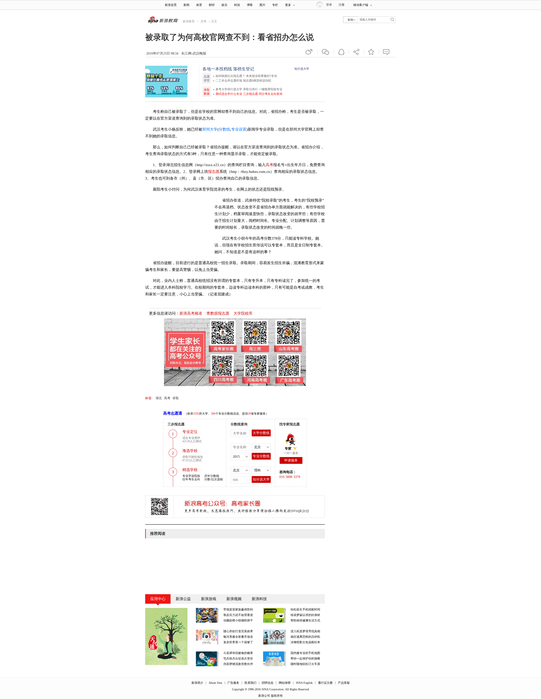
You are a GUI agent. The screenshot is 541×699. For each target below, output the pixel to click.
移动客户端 (360, 5)
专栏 (275, 5)
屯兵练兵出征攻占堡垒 (238, 658)
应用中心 (157, 599)
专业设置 (238, 129)
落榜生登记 (243, 69)
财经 (212, 5)
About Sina (215, 682)
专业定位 (190, 432)
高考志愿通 (172, 413)
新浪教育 (189, 21)
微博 (309, 52)
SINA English (304, 682)
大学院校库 (243, 313)
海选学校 (190, 451)
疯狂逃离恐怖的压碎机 (305, 636)
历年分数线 (211, 476)
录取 (175, 398)
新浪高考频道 (190, 313)
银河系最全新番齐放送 (238, 636)
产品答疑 (344, 682)
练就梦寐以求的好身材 (305, 615)
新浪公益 (183, 599)
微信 (325, 52)
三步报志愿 (250, 94)
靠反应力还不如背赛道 (238, 615)
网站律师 (285, 682)
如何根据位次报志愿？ (230, 76)
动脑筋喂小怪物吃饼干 (238, 620)
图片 (262, 5)
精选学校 (190, 470)
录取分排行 (250, 89)
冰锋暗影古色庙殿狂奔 (305, 642)
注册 (341, 4)
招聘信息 (267, 682)
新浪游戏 (208, 599)
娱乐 (224, 5)
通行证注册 (325, 682)
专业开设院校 (191, 476)
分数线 (224, 129)
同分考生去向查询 (270, 94)
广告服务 (233, 682)
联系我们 (250, 682)
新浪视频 (234, 599)
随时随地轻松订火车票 (305, 664)
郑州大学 (209, 129)
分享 (356, 52)
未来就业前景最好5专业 (261, 76)
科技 (237, 5)
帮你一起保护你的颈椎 (305, 658)
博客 (250, 5)
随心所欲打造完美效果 (238, 631)
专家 (288, 448)
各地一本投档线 (217, 69)
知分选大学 (301, 68)
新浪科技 (259, 599)
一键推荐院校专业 (270, 89)
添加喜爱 (371, 52)
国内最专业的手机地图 (305, 653)
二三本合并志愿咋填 (229, 80)
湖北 (159, 398)
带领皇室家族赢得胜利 (238, 609)
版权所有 (277, 695)
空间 (341, 52)
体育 (199, 5)
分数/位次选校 (213, 479)
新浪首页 (171, 5)
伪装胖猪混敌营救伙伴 (238, 664)
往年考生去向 (191, 479)
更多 (288, 5)
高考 (203, 21)
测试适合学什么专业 (229, 94)
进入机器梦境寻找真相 (305, 631)
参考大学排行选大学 (229, 89)
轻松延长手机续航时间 (305, 609)
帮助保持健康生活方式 (305, 620)
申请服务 (291, 460)
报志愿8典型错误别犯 (257, 80)
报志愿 (213, 171)
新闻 (186, 5)
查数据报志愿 (217, 313)
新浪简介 (197, 682)
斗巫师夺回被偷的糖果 (238, 653)
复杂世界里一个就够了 (238, 642)
